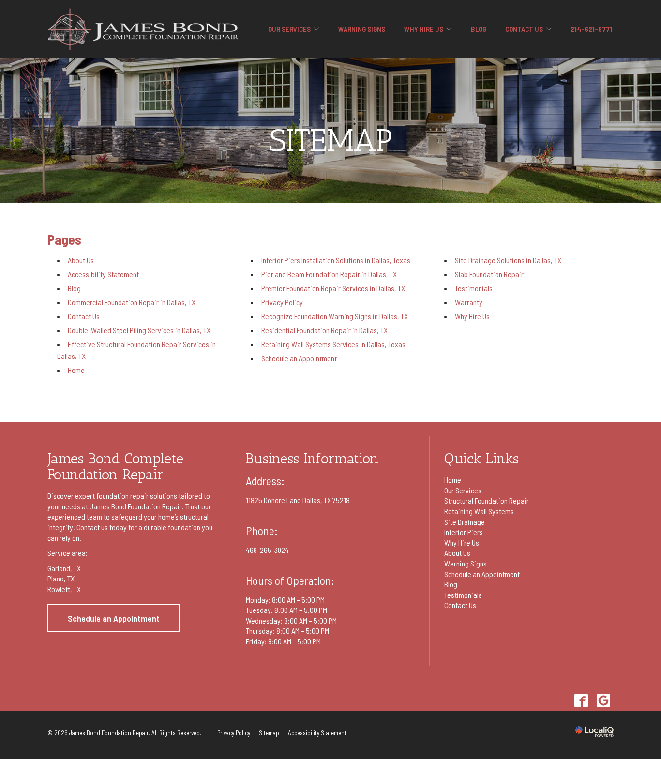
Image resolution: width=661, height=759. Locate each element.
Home (76, 369)
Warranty (468, 302)
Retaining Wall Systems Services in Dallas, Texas (333, 344)
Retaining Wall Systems (479, 511)
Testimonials (474, 288)
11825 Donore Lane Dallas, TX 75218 (298, 500)
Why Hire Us (423, 29)
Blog (478, 29)
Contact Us (524, 29)
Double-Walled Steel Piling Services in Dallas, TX (139, 330)
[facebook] (581, 700)
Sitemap (330, 141)
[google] (603, 700)
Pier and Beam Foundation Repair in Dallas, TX (329, 274)
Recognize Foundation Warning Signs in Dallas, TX (334, 316)
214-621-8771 (591, 29)
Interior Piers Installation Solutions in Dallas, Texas (335, 260)
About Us (81, 260)
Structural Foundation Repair (486, 500)
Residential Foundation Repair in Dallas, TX (324, 330)
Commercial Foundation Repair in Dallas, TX (131, 302)
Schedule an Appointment (299, 358)
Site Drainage (464, 521)
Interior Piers (463, 531)
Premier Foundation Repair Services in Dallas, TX (333, 288)
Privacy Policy (282, 302)
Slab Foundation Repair (489, 274)
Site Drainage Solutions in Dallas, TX (508, 260)
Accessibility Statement (103, 274)
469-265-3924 (267, 549)
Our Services (289, 29)
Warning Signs (361, 29)
